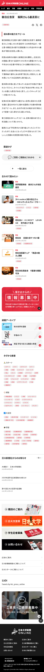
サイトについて (9, 658)
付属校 (19, 8)
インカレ (34, 417)
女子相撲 (33, 376)
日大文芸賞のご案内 (10, 643)
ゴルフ (17, 399)
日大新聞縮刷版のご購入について (14, 563)
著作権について (28, 658)
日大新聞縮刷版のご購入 (30, 643)
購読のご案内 (8, 639)
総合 (8, 8)
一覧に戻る (22, 168)
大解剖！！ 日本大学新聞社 (12, 467)
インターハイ (25, 417)
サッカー (35, 406)
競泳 (33, 379)
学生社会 (39, 8)
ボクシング (24, 367)
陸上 (7, 373)
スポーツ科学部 (27, 441)
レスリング (21, 370)
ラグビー (18, 402)
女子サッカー (9, 406)
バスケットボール (27, 399)
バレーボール (32, 396)
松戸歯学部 (16, 444)
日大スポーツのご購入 (29, 647)
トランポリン (25, 379)
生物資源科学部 (10, 438)
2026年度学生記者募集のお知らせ (14, 477)
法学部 (26, 434)
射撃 (36, 373)
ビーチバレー (26, 406)
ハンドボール (9, 399)
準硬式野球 (9, 396)
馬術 (13, 382)
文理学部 (27, 438)
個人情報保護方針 (9, 661)
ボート (32, 367)
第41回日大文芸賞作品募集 (12, 488)
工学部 (17, 441)
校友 (32, 8)
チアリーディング (22, 382)
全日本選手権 (20, 420)
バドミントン (9, 402)
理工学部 (8, 434)
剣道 (7, 382)
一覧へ (39, 458)
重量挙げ (8, 385)
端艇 (25, 376)
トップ (3, 8)
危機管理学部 (17, 431)
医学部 (20, 438)
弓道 (32, 382)
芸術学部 (6, 25)
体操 (13, 370)
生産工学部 (17, 434)
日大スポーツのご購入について (13, 569)
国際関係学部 (28, 431)
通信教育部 (9, 441)
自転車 (21, 373)
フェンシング (15, 379)
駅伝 (7, 417)
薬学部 (37, 441)
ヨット (13, 373)
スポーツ (26, 8)
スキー (15, 367)
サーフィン (29, 373)
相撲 (19, 376)
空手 (7, 379)
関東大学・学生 (10, 420)
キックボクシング (10, 376)
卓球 (24, 396)
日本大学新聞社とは (29, 650)
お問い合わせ (8, 650)
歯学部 (7, 444)
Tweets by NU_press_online (13, 584)
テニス (17, 396)
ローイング (30, 370)
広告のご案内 (6, 557)
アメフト (26, 402)
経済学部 (8, 431)
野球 (17, 406)
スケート (8, 367)
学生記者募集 (8, 647)
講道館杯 (30, 420)
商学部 (25, 444)
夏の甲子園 (15, 417)
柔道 (7, 370)
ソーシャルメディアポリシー (31, 661)
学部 (13, 8)
